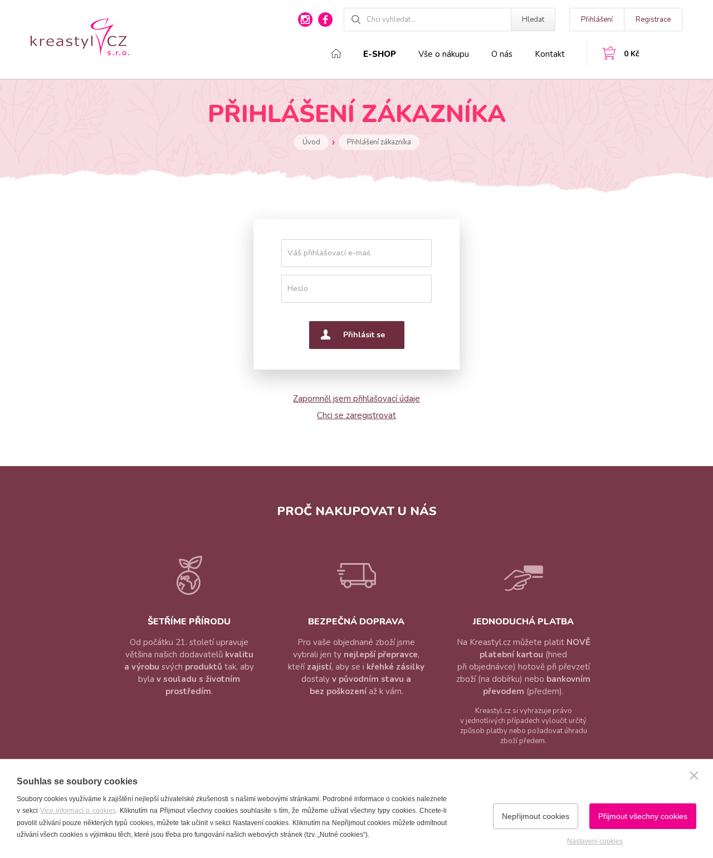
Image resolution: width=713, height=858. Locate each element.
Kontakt (550, 54)
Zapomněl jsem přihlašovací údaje (356, 398)
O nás (501, 54)
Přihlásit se (364, 334)
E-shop (379, 54)
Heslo (297, 288)
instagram (305, 19)
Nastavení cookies (595, 841)
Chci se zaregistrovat (356, 415)
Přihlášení (597, 19)
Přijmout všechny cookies (642, 816)
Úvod (311, 142)
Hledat (533, 19)
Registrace (653, 19)
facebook (325, 19)
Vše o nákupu (443, 54)
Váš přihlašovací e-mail (328, 253)
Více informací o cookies (77, 811)
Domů (336, 53)
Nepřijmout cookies (535, 816)
